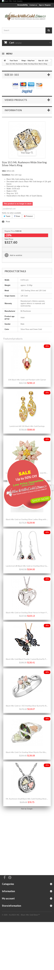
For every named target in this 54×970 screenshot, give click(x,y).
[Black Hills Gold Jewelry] (27, 1)
